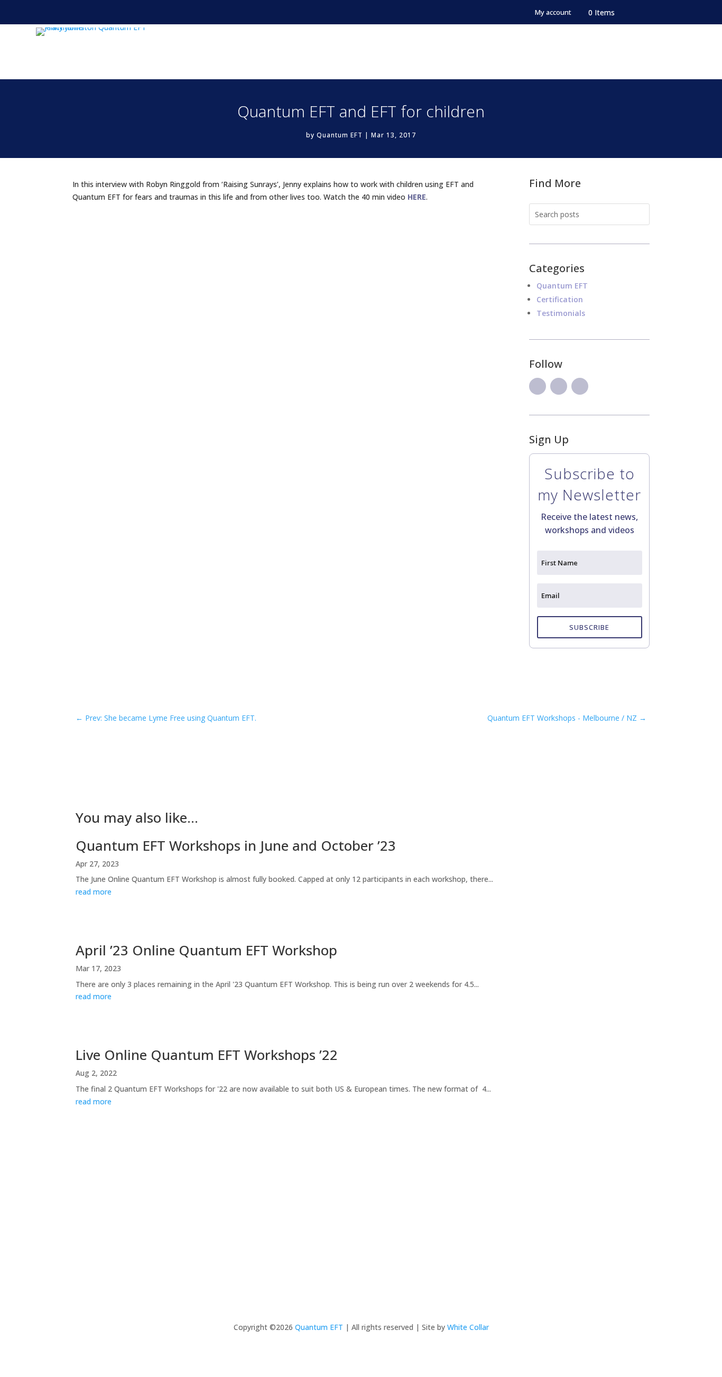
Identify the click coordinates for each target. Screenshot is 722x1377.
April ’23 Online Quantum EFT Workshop (206, 950)
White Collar (468, 1327)
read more (94, 892)
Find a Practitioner (419, 52)
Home (227, 52)
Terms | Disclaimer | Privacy (361, 1246)
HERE (417, 197)
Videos (570, 52)
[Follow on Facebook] (537, 386)
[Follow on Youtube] (579, 386)
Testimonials (560, 313)
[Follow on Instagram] (558, 386)
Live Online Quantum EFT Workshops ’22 (207, 1054)
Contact (649, 52)
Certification (333, 52)
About (265, 52)
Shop (607, 52)
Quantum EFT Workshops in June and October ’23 (236, 845)
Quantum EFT (504, 52)
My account (553, 12)
